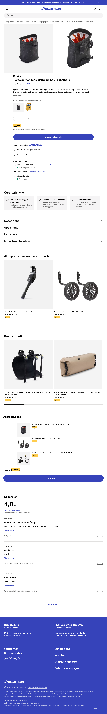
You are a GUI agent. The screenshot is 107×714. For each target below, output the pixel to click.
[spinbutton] (20, 118)
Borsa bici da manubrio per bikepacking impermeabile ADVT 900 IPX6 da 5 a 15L (77, 393)
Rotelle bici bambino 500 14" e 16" (68, 312)
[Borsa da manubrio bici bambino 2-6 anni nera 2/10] (79, 48)
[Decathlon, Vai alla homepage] (51, 8)
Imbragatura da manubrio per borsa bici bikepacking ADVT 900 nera (27, 393)
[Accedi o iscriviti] (95, 8)
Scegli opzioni (53, 478)
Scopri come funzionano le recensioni (17, 513)
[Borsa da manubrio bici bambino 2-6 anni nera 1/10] (28, 48)
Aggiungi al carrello (53, 137)
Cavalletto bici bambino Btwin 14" (19, 312)
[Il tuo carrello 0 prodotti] (100, 8)
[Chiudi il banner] (101, 2)
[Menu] (6, 8)
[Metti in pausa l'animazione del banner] (97, 2)
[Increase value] (25, 118)
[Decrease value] (15, 118)
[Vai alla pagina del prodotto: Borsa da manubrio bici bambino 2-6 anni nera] (23, 430)
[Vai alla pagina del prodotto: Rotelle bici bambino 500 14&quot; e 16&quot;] (23, 444)
